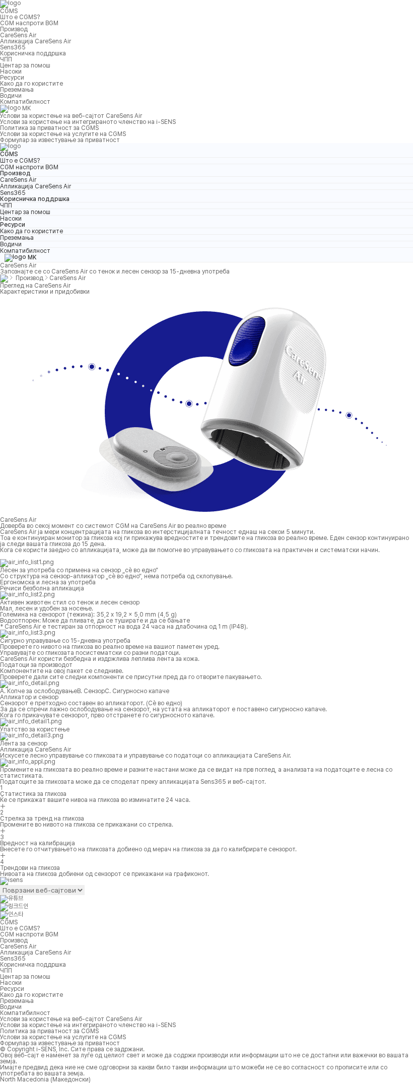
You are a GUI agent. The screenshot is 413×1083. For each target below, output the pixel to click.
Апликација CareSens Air (35, 41)
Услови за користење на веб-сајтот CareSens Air (71, 115)
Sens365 (13, 47)
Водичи (11, 95)
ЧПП (6, 59)
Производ (14, 29)
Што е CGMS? (20, 17)
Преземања (17, 89)
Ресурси (12, 77)
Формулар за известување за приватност (60, 140)
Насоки (11, 71)
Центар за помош (25, 65)
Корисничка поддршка (33, 53)
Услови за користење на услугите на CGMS (63, 134)
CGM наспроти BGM (29, 23)
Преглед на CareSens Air (35, 285)
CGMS (9, 11)
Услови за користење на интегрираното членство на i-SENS (88, 121)
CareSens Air (18, 35)
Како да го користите (31, 83)
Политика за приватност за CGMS (49, 127)
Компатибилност (25, 101)
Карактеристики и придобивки (45, 291)
